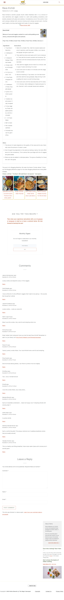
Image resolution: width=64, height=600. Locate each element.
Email (4, 499)
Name (4, 491)
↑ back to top (32, 585)
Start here (49, 564)
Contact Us (48, 591)
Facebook (39, 219)
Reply (3, 284)
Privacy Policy (59, 591)
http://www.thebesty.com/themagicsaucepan (28, 337)
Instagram (11, 221)
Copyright (37, 591)
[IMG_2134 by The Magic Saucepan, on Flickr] (25, 25)
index (51, 555)
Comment (5, 470)
